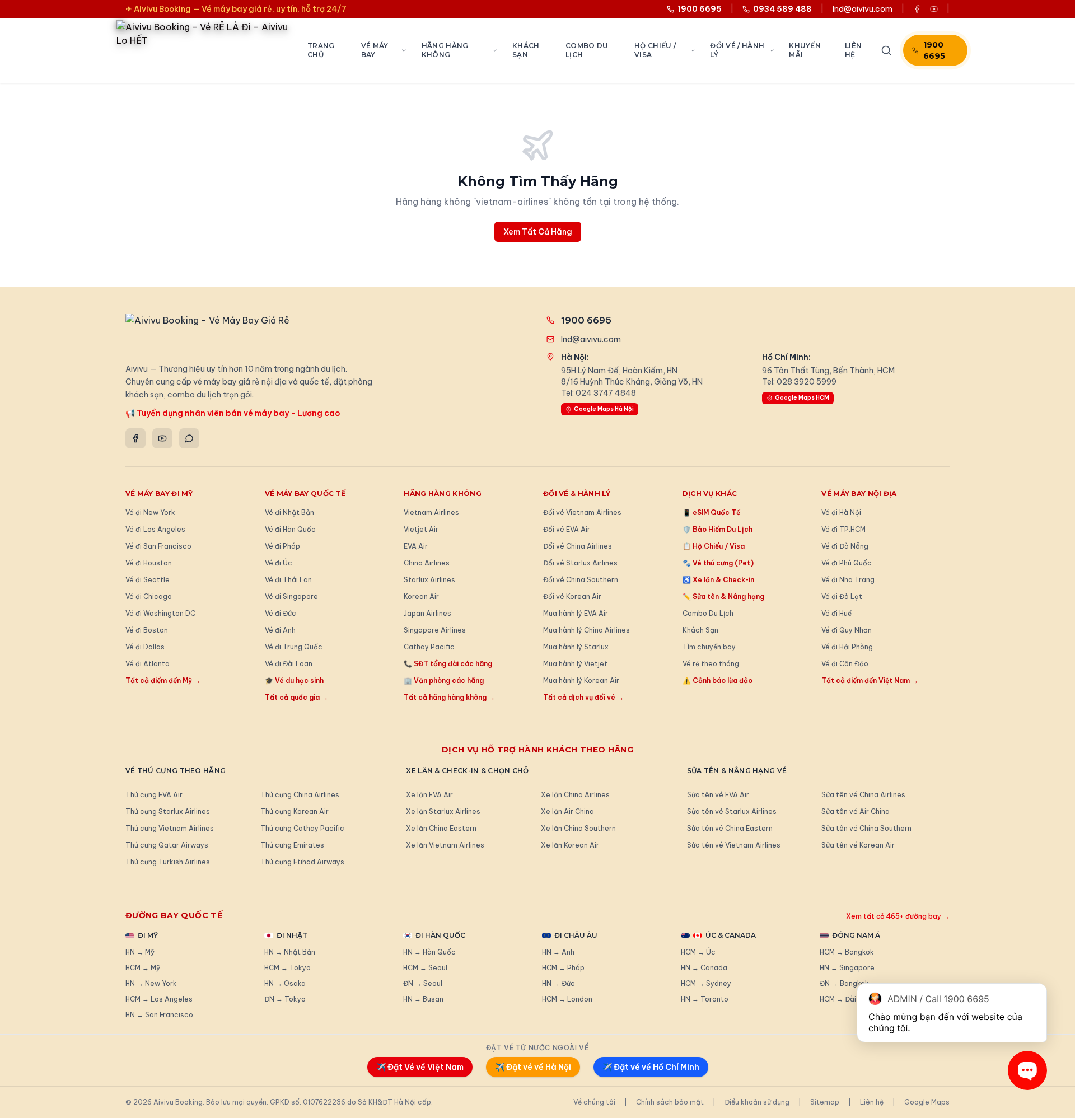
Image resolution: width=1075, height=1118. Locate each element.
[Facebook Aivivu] (917, 9)
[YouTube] (162, 438)
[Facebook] (135, 438)
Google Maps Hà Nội (604, 409)
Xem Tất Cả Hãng (537, 232)
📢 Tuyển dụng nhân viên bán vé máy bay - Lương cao (232, 413)
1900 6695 (934, 50)
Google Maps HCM (802, 397)
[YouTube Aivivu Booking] (934, 9)
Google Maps (927, 1102)
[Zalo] (189, 438)
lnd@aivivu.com (862, 9)
